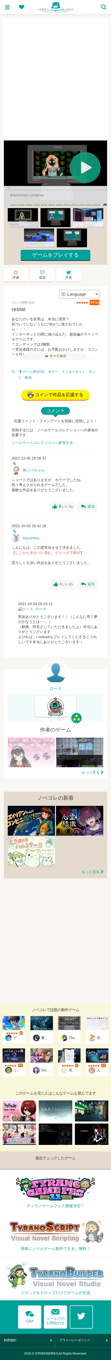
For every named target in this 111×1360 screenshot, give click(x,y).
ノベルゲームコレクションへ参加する (42, 442)
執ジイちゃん (34, 470)
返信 (88, 506)
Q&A (30, 1316)
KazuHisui (31, 538)
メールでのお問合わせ (55, 1315)
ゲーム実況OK (33, 372)
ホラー (53, 372)
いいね (62, 506)
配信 (28, 377)
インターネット (73, 372)
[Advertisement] (55, 77)
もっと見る (91, 772)
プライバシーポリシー (74, 1340)
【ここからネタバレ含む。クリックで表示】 (48, 553)
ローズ (40, 609)
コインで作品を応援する (59, 394)
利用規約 (10, 1340)
